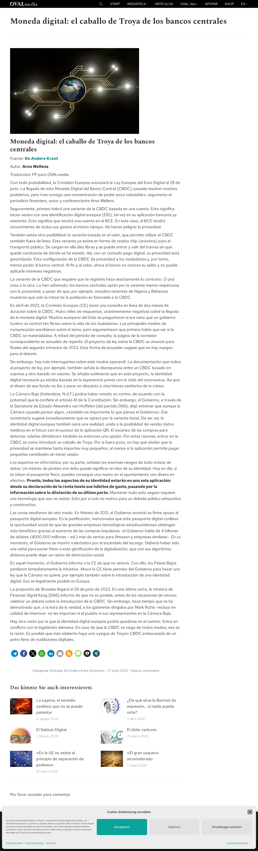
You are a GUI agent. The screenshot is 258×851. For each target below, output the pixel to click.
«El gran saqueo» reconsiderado (143, 755)
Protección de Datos (34, 843)
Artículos (56, 670)
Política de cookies (14, 843)
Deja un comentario (145, 670)
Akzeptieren (122, 827)
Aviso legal (50, 843)
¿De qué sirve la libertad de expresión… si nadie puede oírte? (151, 706)
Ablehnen (174, 827)
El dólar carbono (142, 729)
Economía (97, 670)
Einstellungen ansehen (227, 827)
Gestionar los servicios (237, 843)
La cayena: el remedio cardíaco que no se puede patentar (59, 706)
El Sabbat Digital (51, 729)
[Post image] (21, 706)
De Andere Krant (41, 158)
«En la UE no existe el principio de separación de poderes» (60, 758)
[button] (250, 812)
